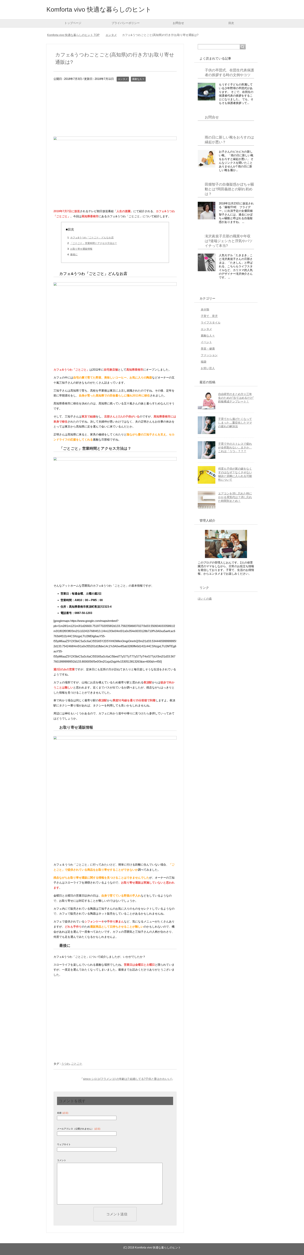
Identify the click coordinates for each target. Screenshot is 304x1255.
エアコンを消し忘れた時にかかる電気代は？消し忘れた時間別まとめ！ (235, 497)
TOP (73, 34)
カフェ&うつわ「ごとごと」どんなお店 (92, 237)
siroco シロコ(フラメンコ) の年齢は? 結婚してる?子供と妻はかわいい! (127, 1078)
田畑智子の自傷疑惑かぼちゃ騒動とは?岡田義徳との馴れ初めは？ (229, 189)
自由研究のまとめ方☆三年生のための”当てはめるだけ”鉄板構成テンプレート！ (236, 398)
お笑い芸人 (208, 368)
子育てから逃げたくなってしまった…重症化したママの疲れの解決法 (235, 422)
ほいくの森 (205, 598)
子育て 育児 (209, 316)
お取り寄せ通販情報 (81, 248)
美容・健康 (208, 348)
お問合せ (178, 22)
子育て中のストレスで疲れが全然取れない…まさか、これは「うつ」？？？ (235, 447)
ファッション (209, 355)
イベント (206, 342)
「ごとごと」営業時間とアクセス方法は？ (93, 243)
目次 (231, 22)
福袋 (203, 361)
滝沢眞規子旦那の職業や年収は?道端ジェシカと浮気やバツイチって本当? (228, 241)
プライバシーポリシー (126, 22)
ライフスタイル (210, 322)
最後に (74, 254)
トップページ (72, 22)
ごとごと (76, 1063)
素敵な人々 (138, 79)
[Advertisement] (115, 112)
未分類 (205, 309)
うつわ (65, 1063)
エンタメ (123, 79)
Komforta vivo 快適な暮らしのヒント (98, 9)
